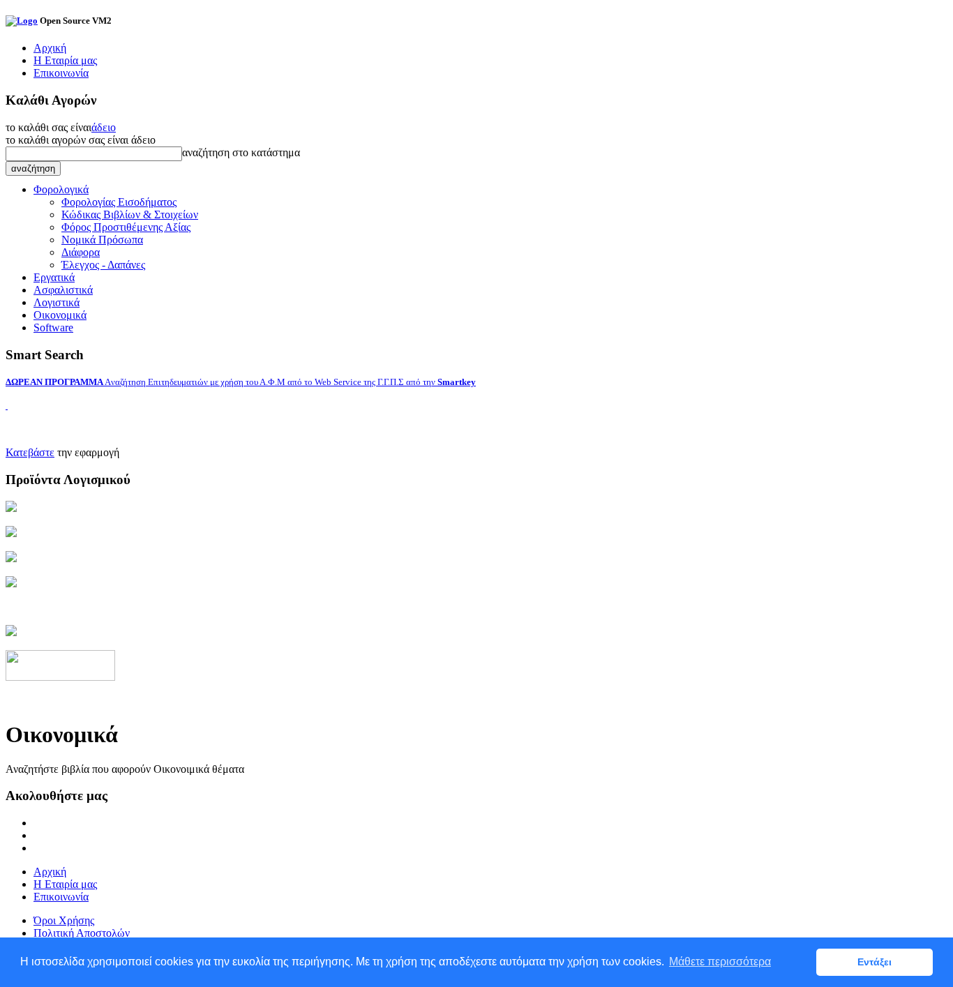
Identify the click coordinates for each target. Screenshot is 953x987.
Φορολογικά (61, 189)
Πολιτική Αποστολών (81, 933)
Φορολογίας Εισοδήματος (119, 202)
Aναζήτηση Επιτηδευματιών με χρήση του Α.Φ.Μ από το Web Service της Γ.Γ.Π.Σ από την (241, 382)
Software (53, 327)
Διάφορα (80, 252)
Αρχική (49, 48)
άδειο (103, 127)
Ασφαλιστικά (63, 290)
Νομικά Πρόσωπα (102, 240)
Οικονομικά (60, 315)
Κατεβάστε (30, 452)
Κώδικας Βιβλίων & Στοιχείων (129, 214)
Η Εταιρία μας (65, 60)
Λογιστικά (56, 302)
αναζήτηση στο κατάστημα (241, 152)
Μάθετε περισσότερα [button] (720, 961)
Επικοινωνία (61, 73)
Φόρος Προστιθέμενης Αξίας (125, 227)
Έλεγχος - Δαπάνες (103, 265)
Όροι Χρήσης (63, 920)
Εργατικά (54, 277)
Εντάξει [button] (874, 961)
